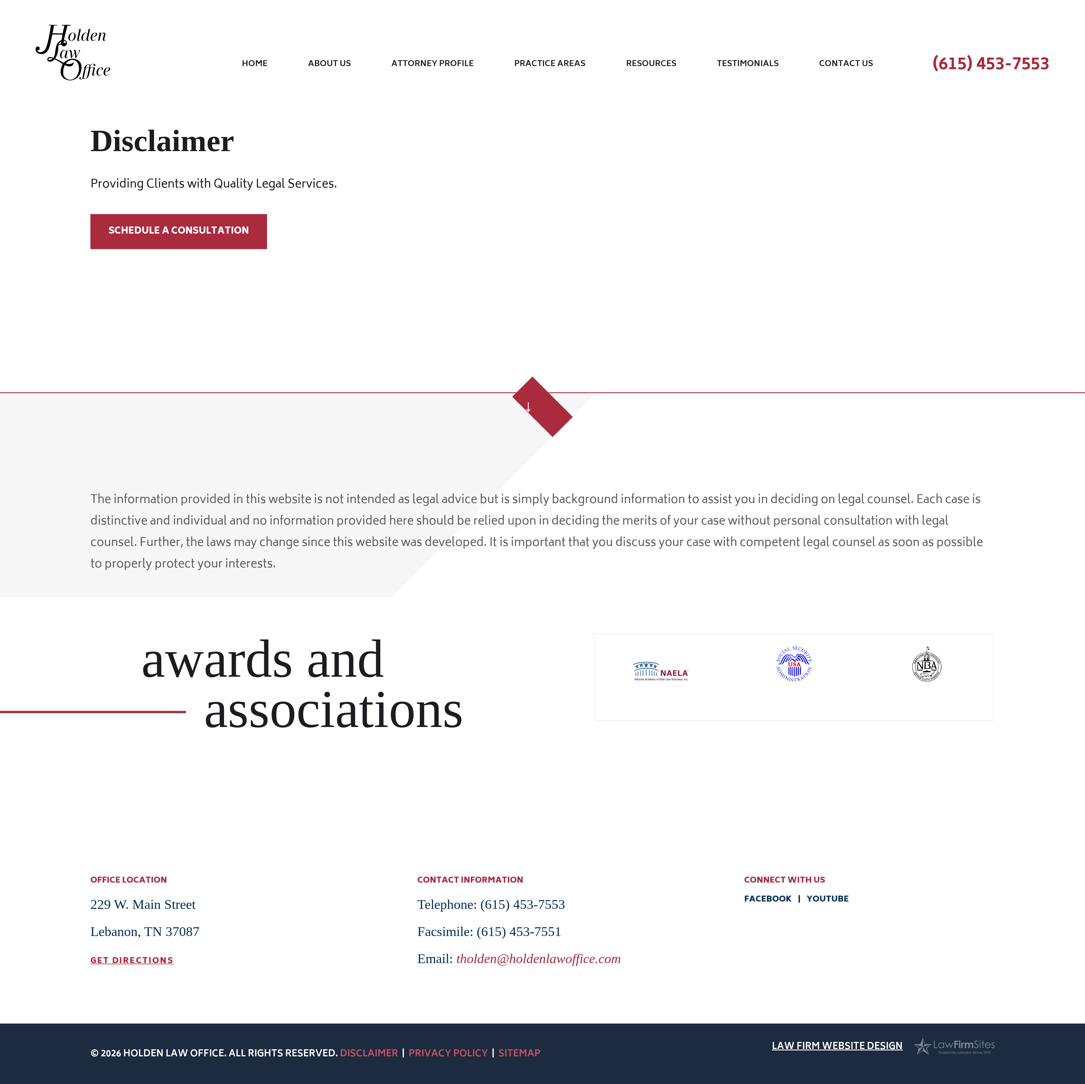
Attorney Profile (432, 65)
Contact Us (846, 65)
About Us (329, 65)
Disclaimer (369, 1054)
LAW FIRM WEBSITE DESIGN (837, 1047)
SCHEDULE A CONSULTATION (178, 232)
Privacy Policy (448, 1054)
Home (255, 65)
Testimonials (748, 65)
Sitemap (519, 1054)
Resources (651, 65)
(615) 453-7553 (990, 65)
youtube (827, 900)
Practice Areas (549, 65)
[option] (661, 666)
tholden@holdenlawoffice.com (538, 958)
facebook (768, 900)
